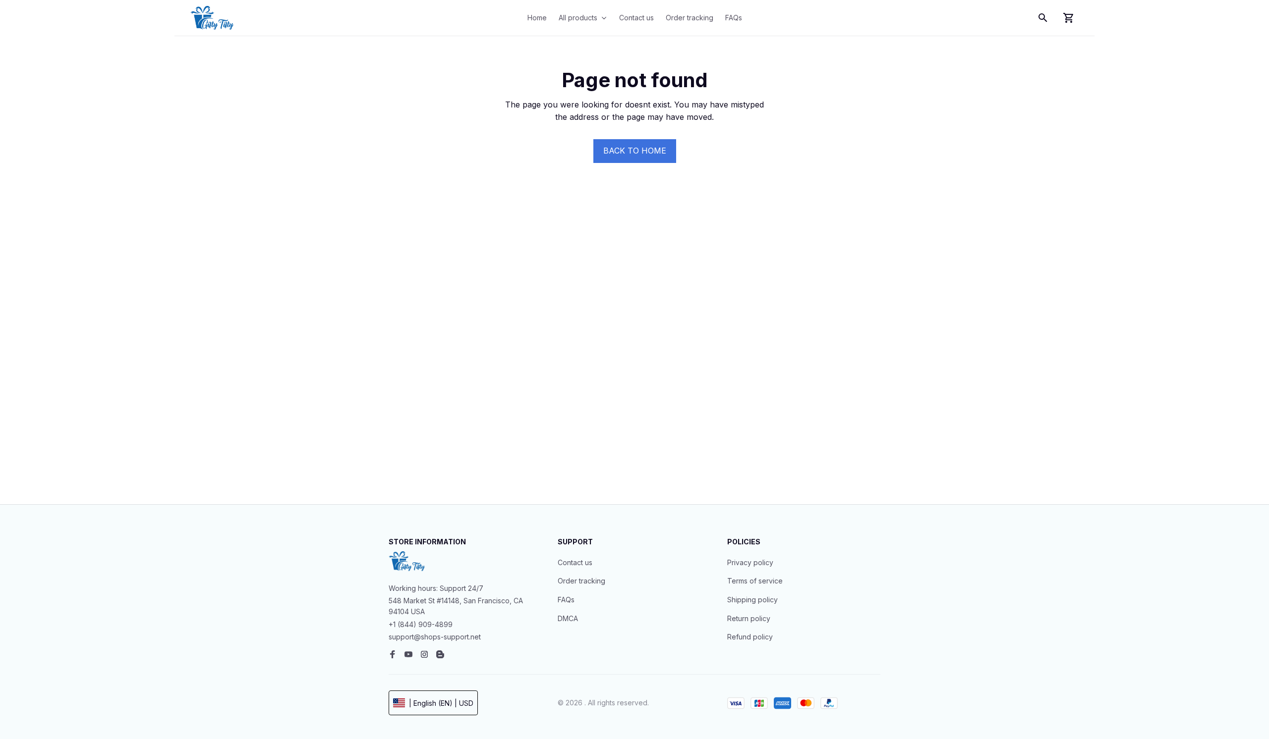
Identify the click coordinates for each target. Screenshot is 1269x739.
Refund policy (750, 637)
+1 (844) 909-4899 (421, 624)
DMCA (568, 618)
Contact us (575, 562)
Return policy (748, 618)
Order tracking (581, 581)
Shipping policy (752, 599)
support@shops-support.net (435, 637)
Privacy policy (750, 562)
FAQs (566, 599)
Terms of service (755, 581)
